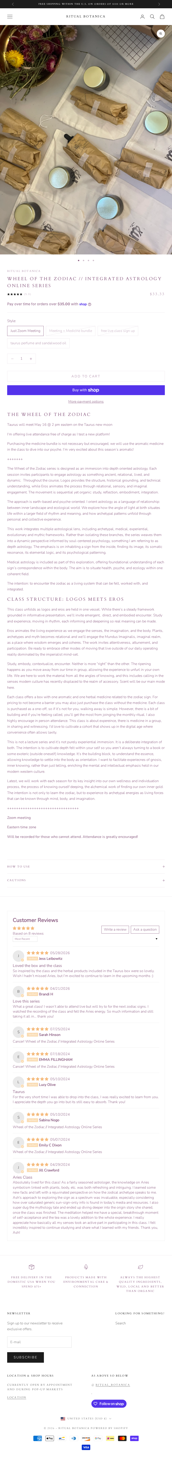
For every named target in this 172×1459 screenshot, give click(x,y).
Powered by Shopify (109, 1428)
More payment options (86, 401)
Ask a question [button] (145, 929)
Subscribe (25, 1357)
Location (16, 1397)
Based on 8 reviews (28, 933)
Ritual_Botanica (113, 1385)
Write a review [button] (115, 929)
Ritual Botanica (24, 271)
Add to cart (86, 376)
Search (120, 1323)
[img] (38, 953)
